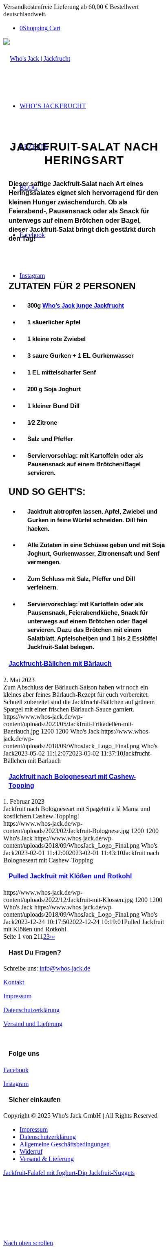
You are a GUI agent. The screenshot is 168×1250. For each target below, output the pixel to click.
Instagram (16, 1083)
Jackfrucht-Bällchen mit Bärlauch (60, 663)
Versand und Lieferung (32, 1023)
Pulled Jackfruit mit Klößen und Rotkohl (70, 876)
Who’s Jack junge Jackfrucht (83, 305)
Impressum (17, 996)
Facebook (16, 1069)
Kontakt (13, 982)
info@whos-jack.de (65, 968)
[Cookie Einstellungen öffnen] (64, 1235)
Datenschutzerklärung (31, 1009)
